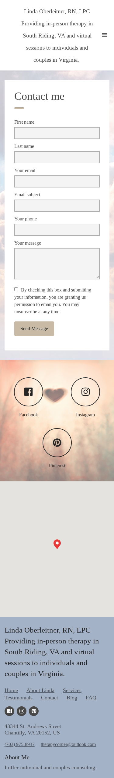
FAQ (91, 698)
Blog (72, 698)
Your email (24, 170)
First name (24, 122)
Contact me (39, 96)
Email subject (27, 194)
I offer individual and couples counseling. (51, 767)
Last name (24, 146)
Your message (27, 243)
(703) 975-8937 (20, 744)
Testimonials (19, 698)
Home (11, 690)
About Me (17, 757)
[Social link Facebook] (9, 711)
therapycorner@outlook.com (68, 744)
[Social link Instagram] (21, 711)
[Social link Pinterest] (34, 711)
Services (72, 690)
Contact (49, 698)
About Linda (40, 690)
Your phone (25, 218)
